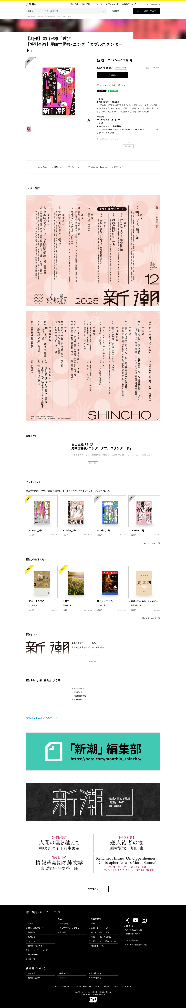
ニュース (98, 4)
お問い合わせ (112, 4)
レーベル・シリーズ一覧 (38, 950)
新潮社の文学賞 (34, 978)
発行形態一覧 (33, 955)
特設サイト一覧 (97, 946)
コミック (31, 941)
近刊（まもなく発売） (100, 928)
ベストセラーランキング (101, 932)
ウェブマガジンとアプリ (69, 928)
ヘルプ (115, 986)
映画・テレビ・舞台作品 (101, 937)
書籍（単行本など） (36, 928)
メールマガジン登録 (107, 85)
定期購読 (112, 75)
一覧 (58, 912)
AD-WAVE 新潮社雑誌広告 (151, 4)
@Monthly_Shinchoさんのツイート (42, 718)
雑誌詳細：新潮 (42, 16)
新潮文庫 (31, 932)
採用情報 (86, 4)
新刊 (93, 924)
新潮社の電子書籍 (35, 946)
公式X (122, 85)
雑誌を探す (64, 924)
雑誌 (33, 16)
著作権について (129, 4)
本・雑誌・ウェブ (148, 11)
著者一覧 (31, 959)
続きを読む (128, 146)
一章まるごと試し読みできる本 (103, 941)
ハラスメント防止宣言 (102, 986)
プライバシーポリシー (83, 986)
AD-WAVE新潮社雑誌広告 (137, 945)
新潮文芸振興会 (133, 940)
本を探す (31, 924)
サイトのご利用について (63, 986)
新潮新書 (31, 937)
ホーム (28, 16)
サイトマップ (126, 986)
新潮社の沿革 (96, 973)
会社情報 (74, 4)
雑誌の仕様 (122, 68)
